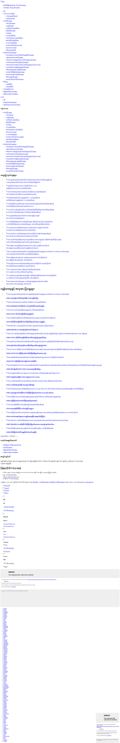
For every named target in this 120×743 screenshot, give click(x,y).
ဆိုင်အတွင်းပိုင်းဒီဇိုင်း (11, 50)
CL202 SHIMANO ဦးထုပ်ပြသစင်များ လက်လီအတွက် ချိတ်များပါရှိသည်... (23, 212)
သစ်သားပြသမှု (9, 115)
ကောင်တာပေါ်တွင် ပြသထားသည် (14, 45)
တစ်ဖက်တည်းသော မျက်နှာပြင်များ (14, 38)
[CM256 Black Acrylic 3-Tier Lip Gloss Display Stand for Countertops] (26, 302)
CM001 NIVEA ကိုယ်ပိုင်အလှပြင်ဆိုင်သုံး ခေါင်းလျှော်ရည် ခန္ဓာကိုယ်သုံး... (26, 337)
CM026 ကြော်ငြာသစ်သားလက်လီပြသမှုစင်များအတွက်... (22, 400)
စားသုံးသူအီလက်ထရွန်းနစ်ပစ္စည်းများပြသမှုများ (17, 67)
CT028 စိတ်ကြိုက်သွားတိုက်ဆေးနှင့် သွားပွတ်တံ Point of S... (20, 206)
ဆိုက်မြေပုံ (35, 482)
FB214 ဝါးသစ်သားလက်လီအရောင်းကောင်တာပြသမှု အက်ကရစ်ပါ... (22, 236)
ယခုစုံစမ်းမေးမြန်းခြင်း (6, 463)
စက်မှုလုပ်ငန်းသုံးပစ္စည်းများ (10, 52)
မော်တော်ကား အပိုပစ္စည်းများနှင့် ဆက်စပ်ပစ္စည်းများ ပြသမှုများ (21, 59)
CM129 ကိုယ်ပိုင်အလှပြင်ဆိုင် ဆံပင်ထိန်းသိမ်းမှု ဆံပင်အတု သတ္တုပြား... (26, 321)
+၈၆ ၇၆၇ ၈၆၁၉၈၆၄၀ (8, 506)
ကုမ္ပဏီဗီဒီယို (9, 84)
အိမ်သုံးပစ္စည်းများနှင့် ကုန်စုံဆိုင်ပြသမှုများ (16, 69)
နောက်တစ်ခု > (5, 436)
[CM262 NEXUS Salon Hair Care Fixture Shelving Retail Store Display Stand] (25, 309)
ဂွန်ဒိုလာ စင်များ (69, 482)
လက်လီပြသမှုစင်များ (44, 482)
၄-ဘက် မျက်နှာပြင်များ (11, 42)
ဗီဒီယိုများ (5, 81)
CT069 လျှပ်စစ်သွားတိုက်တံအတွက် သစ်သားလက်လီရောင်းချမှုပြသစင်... (23, 182)
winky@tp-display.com (8, 526)
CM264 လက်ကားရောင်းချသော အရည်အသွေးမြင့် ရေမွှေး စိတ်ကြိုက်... (26, 416)
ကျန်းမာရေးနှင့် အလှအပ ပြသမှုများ (14, 57)
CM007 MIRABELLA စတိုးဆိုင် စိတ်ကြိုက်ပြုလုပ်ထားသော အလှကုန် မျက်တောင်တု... (30, 424)
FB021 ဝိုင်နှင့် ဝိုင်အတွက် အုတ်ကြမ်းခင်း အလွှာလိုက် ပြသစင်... (21, 265)
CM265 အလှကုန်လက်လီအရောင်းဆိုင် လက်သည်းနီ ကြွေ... (22, 298)
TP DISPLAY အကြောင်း (9, 13)
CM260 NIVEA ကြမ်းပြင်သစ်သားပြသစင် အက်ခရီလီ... (21, 361)
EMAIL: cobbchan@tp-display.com (11, 476)
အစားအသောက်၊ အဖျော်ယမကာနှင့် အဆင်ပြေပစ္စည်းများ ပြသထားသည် (23, 64)
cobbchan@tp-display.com (9, 524)
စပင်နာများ (8, 33)
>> (9, 436)
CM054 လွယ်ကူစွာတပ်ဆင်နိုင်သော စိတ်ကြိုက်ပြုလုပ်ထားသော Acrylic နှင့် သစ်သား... (30, 392)
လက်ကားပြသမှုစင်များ (79, 482)
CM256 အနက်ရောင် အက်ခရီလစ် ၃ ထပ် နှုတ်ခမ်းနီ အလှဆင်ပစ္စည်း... (25, 306)
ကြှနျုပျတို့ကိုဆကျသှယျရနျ (10, 91)
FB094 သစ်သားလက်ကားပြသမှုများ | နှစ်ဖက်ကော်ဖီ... (19, 283)
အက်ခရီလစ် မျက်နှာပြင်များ (13, 28)
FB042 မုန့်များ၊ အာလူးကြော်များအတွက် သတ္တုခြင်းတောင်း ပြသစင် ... (22, 248)
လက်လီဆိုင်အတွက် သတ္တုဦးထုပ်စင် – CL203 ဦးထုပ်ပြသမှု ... (20, 200)
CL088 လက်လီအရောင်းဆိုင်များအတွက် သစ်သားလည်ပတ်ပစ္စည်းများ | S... (23, 242)
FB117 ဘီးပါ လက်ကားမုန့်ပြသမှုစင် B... (15, 218)
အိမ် (4, 11)
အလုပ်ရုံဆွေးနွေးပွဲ (10, 18)
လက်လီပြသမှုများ (7, 20)
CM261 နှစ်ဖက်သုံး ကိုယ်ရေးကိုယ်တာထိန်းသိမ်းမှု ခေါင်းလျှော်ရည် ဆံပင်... (26, 345)
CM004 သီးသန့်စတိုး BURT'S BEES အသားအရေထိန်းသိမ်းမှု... (23, 369)
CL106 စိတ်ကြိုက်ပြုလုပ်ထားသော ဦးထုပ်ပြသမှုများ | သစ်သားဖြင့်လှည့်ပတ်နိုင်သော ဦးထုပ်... (28, 224)
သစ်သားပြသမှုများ (10, 23)
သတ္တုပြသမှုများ (10, 25)
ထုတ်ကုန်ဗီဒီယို (9, 86)
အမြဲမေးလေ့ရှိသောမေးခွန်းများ (10, 93)
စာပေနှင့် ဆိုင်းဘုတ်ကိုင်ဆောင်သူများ (15, 79)
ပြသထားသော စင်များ (11, 47)
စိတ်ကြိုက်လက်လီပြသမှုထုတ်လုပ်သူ (12, 445)
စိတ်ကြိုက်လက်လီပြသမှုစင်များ (57, 482)
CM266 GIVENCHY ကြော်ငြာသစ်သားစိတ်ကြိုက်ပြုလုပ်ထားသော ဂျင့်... (26, 353)
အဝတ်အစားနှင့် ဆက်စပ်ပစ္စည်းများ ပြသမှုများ (17, 62)
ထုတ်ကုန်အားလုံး (89, 482)
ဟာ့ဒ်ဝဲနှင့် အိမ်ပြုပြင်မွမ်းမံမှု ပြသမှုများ (15, 72)
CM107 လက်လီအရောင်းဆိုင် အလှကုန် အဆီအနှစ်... (20, 385)
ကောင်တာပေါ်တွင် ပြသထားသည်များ (15, 136)
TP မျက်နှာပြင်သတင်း (8, 89)
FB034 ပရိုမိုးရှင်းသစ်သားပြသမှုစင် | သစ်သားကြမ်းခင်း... (19, 259)
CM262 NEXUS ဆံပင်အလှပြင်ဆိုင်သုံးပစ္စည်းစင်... (20, 314)
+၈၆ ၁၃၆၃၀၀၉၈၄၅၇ (8, 510)
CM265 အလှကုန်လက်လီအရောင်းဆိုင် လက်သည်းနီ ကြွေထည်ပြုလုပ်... (23, 254)
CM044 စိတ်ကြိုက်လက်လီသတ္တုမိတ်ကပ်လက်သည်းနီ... (21, 432)
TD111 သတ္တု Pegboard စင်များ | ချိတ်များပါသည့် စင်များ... (19, 271)
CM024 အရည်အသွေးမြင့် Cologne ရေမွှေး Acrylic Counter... (23, 377)
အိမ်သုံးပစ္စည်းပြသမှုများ (12, 76)
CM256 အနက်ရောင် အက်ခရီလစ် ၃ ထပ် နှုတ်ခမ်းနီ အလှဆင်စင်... (21, 194)
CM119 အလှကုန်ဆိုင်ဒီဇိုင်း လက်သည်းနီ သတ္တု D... (20, 408)
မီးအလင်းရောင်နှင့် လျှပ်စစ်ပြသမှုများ (15, 74)
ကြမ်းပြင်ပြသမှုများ (11, 30)
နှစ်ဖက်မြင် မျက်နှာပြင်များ (12, 40)
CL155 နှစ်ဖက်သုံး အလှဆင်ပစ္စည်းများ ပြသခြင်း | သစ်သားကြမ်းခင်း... (23, 277)
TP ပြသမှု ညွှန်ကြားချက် (12, 16)
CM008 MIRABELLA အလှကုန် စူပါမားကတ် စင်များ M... (22, 329)
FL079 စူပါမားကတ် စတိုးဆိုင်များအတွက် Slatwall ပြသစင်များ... (21, 230)
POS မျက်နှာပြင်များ (11, 35)
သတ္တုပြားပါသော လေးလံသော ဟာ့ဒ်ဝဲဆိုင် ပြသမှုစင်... (19, 188)
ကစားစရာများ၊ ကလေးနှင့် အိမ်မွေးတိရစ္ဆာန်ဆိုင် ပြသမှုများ (20, 55)
